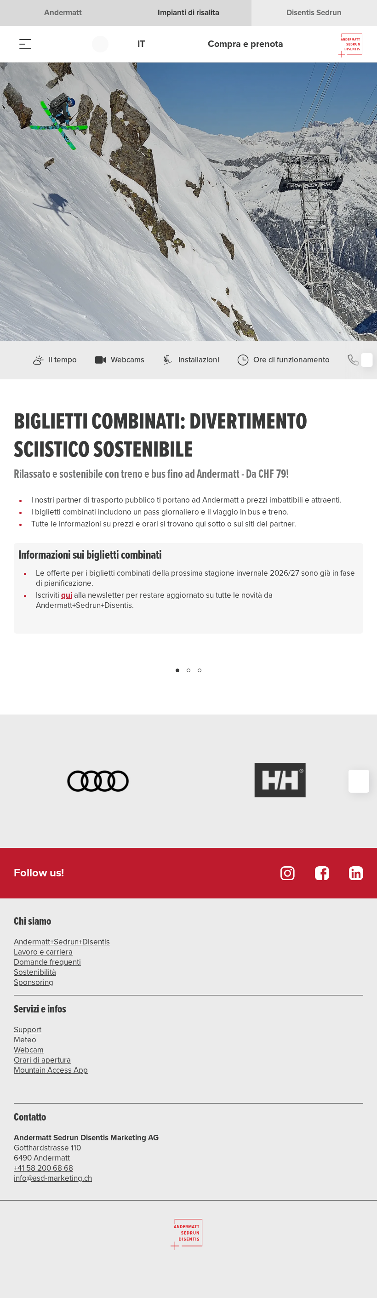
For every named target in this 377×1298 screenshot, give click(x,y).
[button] (177, 786)
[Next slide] (354, 787)
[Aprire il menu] (25, 44)
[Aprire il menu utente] (105, 44)
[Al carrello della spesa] (71, 44)
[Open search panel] (48, 44)
